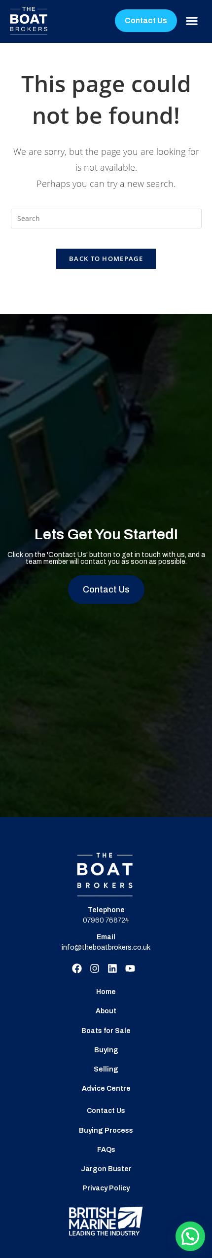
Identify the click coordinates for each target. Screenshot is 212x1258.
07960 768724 (106, 920)
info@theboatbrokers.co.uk (106, 947)
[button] (192, 21)
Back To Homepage (106, 258)
